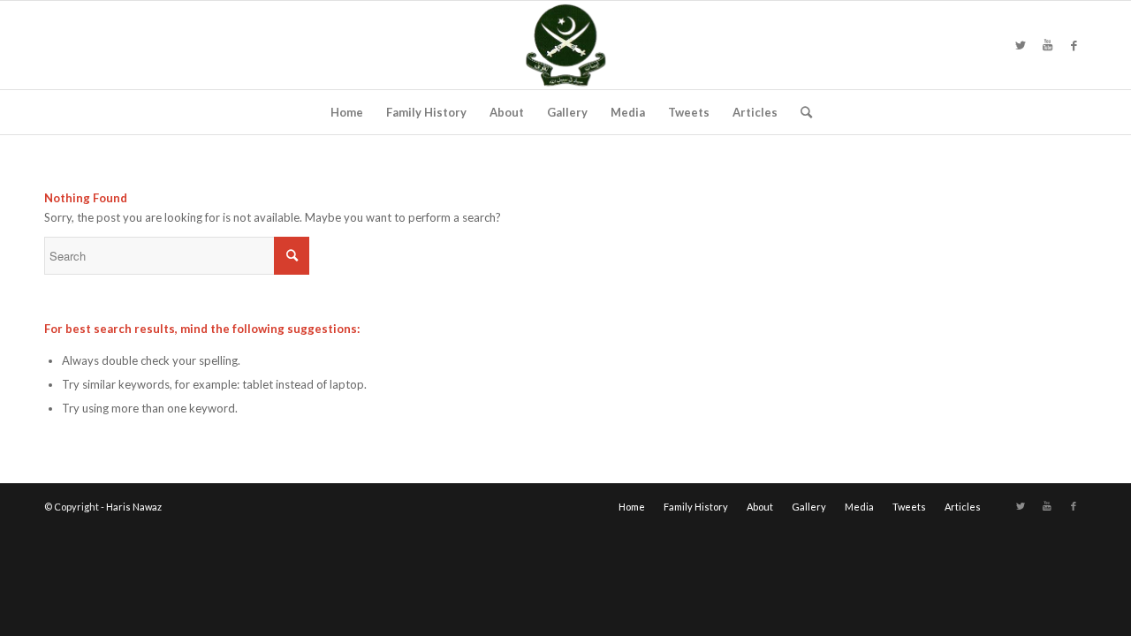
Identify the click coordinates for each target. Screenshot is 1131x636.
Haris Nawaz (134, 506)
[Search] (800, 112)
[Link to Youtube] (1047, 45)
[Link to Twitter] (1020, 45)
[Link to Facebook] (1073, 45)
